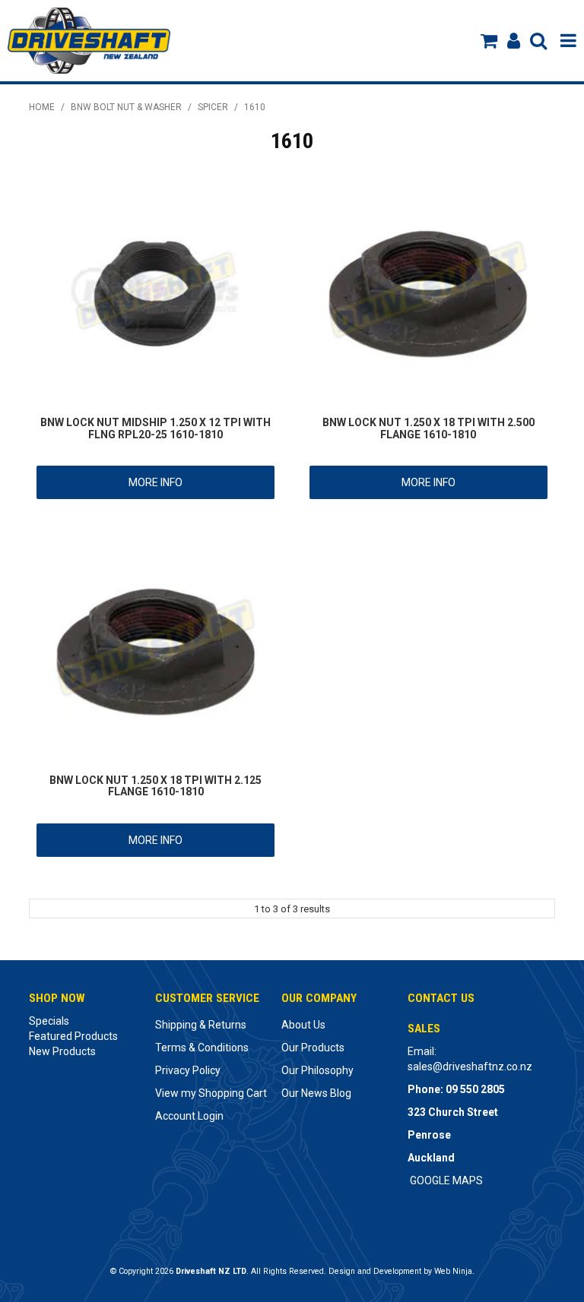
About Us (303, 1025)
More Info (155, 482)
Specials (49, 1021)
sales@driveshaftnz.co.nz (470, 1066)
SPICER (213, 107)
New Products (62, 1051)
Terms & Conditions (202, 1047)
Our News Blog (316, 1093)
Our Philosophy (317, 1070)
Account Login (189, 1116)
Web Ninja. (454, 1271)
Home (42, 107)
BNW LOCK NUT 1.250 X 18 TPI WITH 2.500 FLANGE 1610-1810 (428, 428)
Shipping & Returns (200, 1025)
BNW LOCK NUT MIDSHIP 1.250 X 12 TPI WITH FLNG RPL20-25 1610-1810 (155, 428)
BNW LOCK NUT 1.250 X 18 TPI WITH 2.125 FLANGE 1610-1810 (155, 786)
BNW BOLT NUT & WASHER (126, 107)
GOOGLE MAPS (446, 1180)
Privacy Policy (188, 1070)
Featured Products (73, 1036)
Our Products (312, 1047)
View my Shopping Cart (211, 1093)
